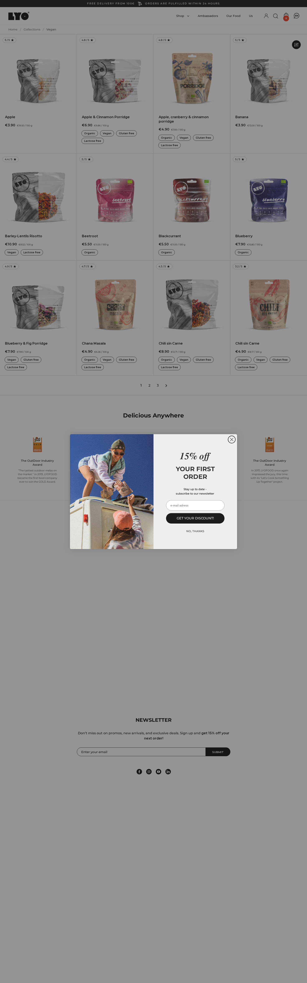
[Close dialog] (231, 439)
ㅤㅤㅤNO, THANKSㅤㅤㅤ (195, 531)
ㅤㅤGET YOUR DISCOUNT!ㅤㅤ (195, 518)
